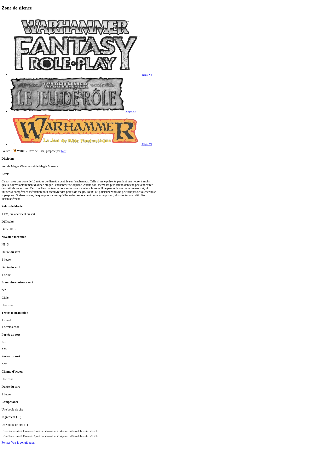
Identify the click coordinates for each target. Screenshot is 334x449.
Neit (63, 151)
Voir (23, 442)
